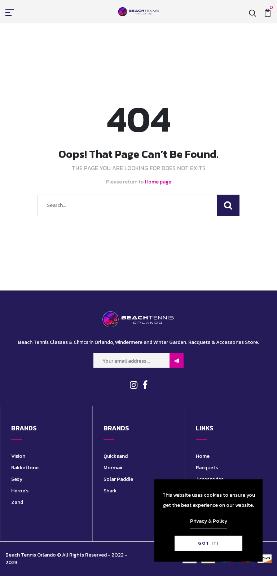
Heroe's (19, 491)
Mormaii (113, 467)
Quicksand (116, 456)
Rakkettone (25, 467)
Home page (158, 182)
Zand (17, 502)
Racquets (207, 467)
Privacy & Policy (208, 521)
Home (203, 456)
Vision (18, 456)
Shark (110, 491)
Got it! (208, 543)
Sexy (16, 479)
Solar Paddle (118, 479)
